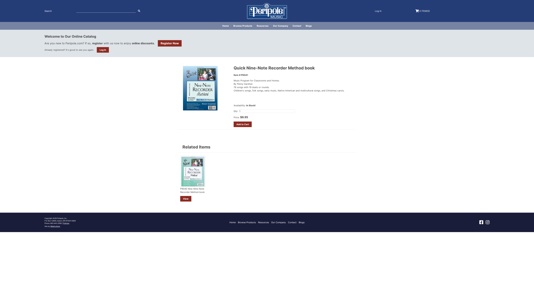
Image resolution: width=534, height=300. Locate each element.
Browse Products (242, 25)
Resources (263, 25)
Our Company (280, 25)
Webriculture (55, 226)
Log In (103, 49)
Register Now (170, 43)
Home (225, 25)
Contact (297, 25)
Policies (66, 223)
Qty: (236, 111)
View (186, 198)
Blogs (309, 25)
